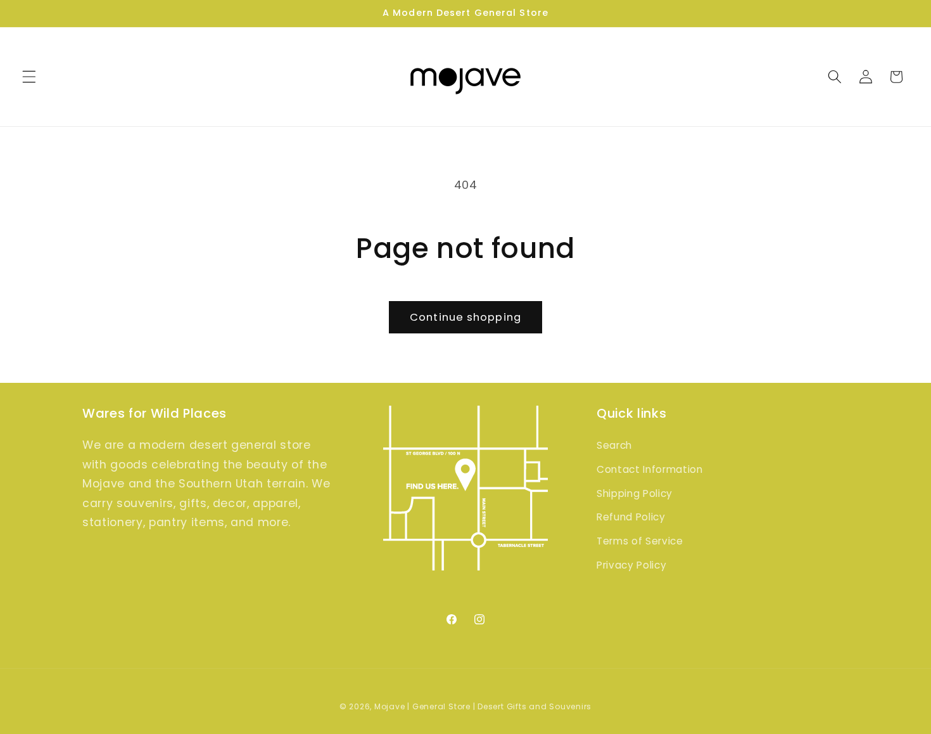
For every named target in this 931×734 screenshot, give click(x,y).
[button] (29, 76)
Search (614, 445)
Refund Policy (631, 517)
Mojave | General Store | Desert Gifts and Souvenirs (483, 706)
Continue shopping (465, 317)
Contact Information (650, 469)
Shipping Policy (635, 493)
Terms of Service (640, 541)
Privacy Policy (631, 565)
